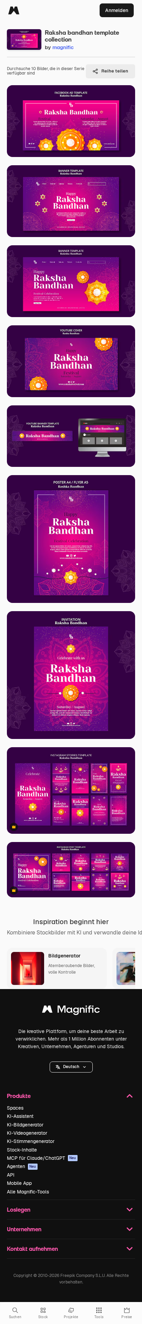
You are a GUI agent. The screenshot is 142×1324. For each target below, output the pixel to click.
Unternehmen (24, 1229)
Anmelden (116, 10)
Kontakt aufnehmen (32, 1248)
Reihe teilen (114, 71)
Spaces (15, 1108)
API (10, 1175)
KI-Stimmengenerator (30, 1141)
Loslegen (18, 1209)
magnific (63, 47)
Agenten (21, 1166)
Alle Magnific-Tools (28, 1192)
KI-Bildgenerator (25, 1125)
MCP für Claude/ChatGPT (41, 1158)
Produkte (19, 1095)
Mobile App (19, 1183)
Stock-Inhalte (22, 1150)
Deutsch (71, 1066)
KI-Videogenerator (27, 1133)
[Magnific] (13, 10)
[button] (71, 1067)
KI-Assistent (20, 1116)
